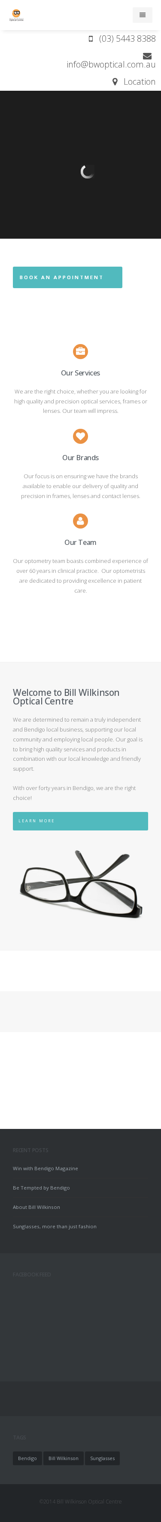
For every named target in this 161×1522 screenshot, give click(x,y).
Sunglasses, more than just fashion (55, 1226)
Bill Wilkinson (64, 1458)
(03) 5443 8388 (124, 38)
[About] (80, 521)
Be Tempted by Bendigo (41, 1187)
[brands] (80, 436)
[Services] (80, 351)
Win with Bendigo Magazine (45, 1168)
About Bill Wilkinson (36, 1207)
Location (136, 81)
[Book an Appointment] (67, 284)
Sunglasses (102, 1458)
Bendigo (27, 1458)
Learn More (36, 821)
